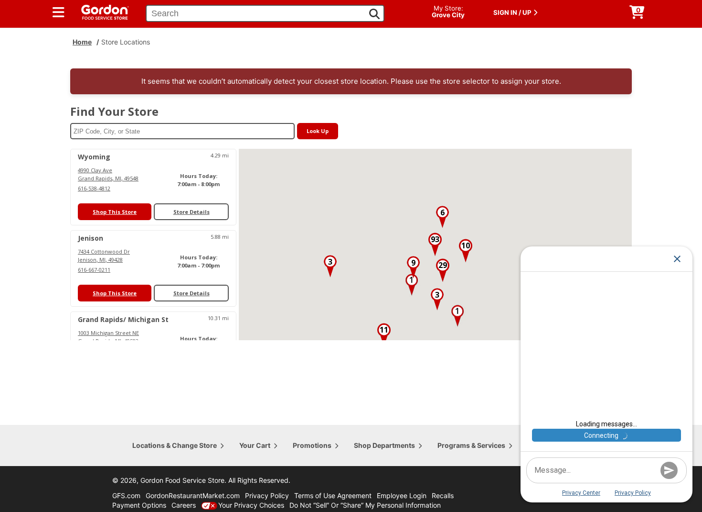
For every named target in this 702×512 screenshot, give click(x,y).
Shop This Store (115, 211)
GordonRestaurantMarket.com (193, 495)
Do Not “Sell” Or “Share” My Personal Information (365, 505)
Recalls (443, 495)
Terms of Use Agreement (333, 495)
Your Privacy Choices (251, 505)
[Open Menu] (58, 12)
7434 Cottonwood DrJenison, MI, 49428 (104, 255)
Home (82, 42)
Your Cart (254, 445)
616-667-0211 (94, 269)
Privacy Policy (267, 495)
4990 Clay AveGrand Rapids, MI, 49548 (108, 174)
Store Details (191, 211)
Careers (183, 505)
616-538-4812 (94, 188)
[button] (411, 284)
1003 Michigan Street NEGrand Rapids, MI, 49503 (108, 337)
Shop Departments (384, 445)
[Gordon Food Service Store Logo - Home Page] (100, 11)
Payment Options (139, 505)
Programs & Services (471, 445)
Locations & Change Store (174, 445)
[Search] (374, 14)
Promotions (312, 445)
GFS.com (126, 495)
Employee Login (401, 495)
